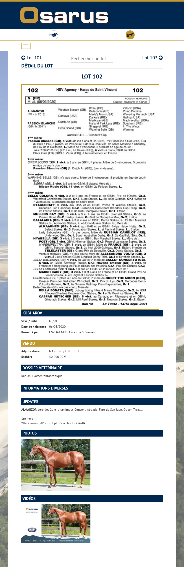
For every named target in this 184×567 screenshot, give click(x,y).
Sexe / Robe (29, 321)
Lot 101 (33, 58)
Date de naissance (33, 327)
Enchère (26, 357)
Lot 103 (150, 58)
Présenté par (30, 332)
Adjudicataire (30, 351)
